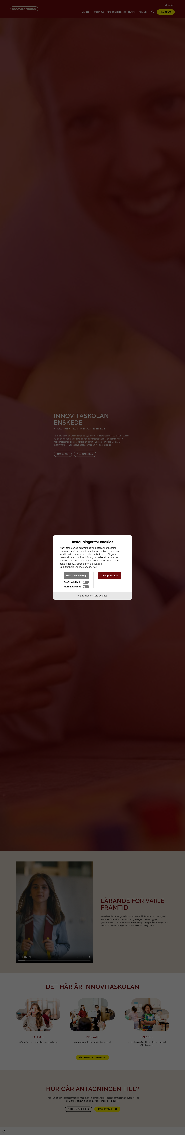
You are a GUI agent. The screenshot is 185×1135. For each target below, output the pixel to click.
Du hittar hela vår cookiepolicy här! (78, 567)
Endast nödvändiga (76, 575)
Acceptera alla (110, 575)
